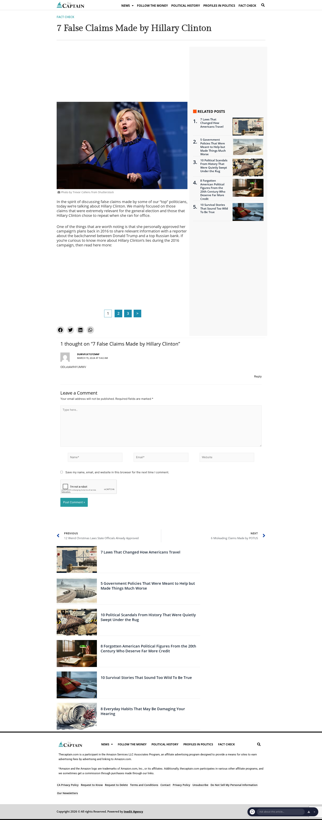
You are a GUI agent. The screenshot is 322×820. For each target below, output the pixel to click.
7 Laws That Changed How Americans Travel (211, 123)
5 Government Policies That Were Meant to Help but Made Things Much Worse (213, 147)
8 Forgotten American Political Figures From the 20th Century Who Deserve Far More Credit (212, 190)
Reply (258, 376)
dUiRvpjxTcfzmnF (88, 354)
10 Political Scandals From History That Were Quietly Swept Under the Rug (213, 166)
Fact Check (247, 6)
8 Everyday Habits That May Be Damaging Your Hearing (143, 711)
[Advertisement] (122, 74)
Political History (185, 6)
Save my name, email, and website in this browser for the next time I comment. (117, 472)
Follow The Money (152, 6)
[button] (263, 5)
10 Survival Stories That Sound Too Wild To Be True (214, 208)
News (125, 6)
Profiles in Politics (219, 6)
